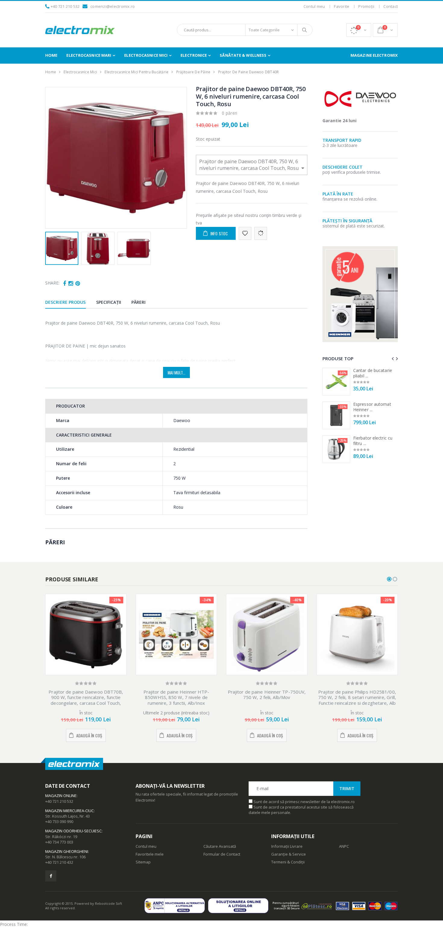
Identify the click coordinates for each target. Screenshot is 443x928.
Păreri (138, 302)
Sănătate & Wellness (243, 55)
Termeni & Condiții (288, 862)
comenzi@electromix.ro (112, 6)
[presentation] (53, 158)
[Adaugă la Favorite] (245, 233)
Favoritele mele (150, 854)
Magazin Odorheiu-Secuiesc (73, 831)
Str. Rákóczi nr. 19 (61, 836)
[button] (358, 30)
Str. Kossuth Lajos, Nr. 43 (67, 816)
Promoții (366, 6)
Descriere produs (65, 302)
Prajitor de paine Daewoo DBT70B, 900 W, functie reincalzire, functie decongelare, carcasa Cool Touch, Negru (86, 700)
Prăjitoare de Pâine (193, 72)
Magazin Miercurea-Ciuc (69, 810)
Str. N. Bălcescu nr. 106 (65, 857)
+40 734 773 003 (59, 842)
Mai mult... (176, 372)
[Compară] (260, 233)
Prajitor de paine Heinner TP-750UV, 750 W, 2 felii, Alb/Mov (267, 695)
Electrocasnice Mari (88, 55)
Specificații (108, 302)
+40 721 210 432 (59, 862)
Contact (390, 6)
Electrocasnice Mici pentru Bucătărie (136, 72)
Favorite (341, 6)
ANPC (344, 846)
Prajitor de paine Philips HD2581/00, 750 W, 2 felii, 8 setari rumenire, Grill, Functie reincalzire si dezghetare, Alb (357, 697)
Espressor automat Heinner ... (372, 406)
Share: (52, 283)
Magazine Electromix (374, 55)
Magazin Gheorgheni (66, 851)
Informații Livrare (287, 846)
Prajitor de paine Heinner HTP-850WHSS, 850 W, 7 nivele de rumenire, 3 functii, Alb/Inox (176, 697)
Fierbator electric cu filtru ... (372, 440)
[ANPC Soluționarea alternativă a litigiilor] (176, 905)
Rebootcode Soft (108, 903)
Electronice (194, 55)
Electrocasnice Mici (146, 55)
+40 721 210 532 (65, 6)
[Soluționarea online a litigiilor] (240, 905)
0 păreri (229, 113)
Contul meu (314, 6)
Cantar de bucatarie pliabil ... (372, 373)
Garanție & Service (288, 854)
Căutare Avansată (219, 846)
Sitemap (143, 862)
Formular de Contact (221, 854)
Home (51, 55)
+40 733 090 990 (59, 821)
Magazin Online (61, 795)
